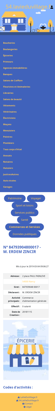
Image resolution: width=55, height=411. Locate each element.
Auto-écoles (9, 180)
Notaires (8, 161)
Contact (28, 403)
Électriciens (9, 118)
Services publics (24, 212)
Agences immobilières (15, 67)
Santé (24, 220)
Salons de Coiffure (13, 80)
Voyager (36, 198)
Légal (29, 406)
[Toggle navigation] (3, 38)
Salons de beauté (12, 99)
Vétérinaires (10, 111)
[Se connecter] (51, 6)
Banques (7, 74)
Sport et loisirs (25, 205)
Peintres (7, 136)
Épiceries (8, 55)
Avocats (7, 155)
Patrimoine (15, 198)
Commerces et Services (24, 227)
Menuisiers (9, 130)
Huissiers (8, 168)
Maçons (7, 124)
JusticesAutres (11, 174)
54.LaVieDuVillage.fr (28, 400)
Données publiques (25, 234)
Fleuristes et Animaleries (16, 86)
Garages (7, 186)
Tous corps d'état (12, 149)
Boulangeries (10, 49)
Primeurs (8, 61)
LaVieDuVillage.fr (29, 397)
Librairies (8, 92)
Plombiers (8, 143)
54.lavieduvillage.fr (29, 6)
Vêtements (9, 105)
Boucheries (9, 42)
